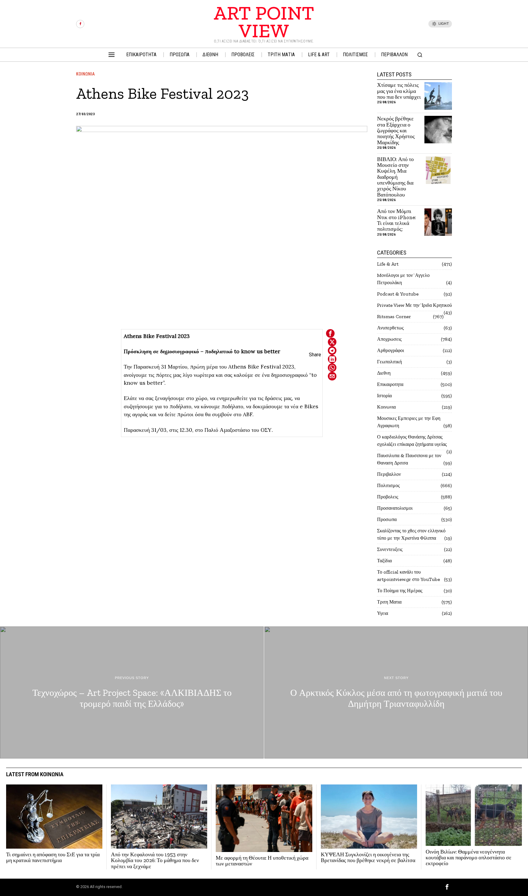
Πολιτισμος (388, 485)
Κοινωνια (85, 74)
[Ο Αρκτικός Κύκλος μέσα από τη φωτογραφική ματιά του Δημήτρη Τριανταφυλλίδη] (396, 692)
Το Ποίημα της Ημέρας (399, 590)
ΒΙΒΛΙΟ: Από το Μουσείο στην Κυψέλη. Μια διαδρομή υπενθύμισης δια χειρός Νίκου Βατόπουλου (395, 177)
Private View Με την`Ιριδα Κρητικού (414, 305)
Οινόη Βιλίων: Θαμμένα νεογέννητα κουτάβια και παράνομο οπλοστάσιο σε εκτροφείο (469, 858)
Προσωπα (387, 519)
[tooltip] (80, 24)
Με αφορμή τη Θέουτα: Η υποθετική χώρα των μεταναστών (262, 861)
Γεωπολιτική (389, 362)
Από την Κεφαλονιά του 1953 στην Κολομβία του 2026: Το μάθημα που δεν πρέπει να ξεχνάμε (155, 860)
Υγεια (382, 613)
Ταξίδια (384, 561)
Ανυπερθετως (390, 328)
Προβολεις (387, 497)
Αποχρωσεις (389, 339)
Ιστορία (384, 395)
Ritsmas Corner (394, 316)
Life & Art (387, 264)
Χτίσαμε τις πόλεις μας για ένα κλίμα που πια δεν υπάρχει (399, 91)
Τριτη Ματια (389, 602)
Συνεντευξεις (389, 549)
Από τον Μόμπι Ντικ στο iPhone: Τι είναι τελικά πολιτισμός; (396, 220)
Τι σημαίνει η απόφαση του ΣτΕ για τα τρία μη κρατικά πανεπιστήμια (53, 858)
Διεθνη (384, 373)
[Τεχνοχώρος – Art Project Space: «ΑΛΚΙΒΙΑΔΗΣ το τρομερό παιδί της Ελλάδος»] (132, 692)
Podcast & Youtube (398, 294)
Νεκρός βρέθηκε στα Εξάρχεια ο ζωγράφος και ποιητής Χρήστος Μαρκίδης (396, 130)
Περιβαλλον (389, 474)
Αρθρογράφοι (390, 350)
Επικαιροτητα (390, 384)
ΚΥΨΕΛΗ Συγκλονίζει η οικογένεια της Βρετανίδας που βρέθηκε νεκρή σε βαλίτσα (368, 858)
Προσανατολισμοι (395, 508)
